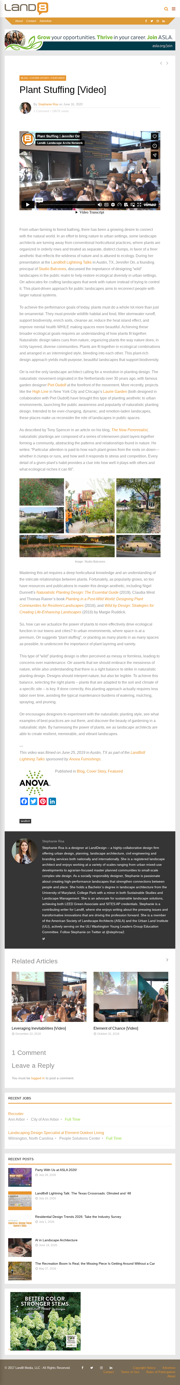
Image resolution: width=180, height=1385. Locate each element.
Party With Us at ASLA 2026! (56, 1170)
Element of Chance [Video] (116, 1028)
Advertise (46, 21)
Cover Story (39, 78)
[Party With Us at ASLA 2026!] (20, 1185)
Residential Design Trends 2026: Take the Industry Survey (78, 1217)
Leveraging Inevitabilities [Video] (39, 1028)
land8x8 (25, 821)
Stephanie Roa (48, 104)
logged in (38, 1078)
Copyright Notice (144, 1368)
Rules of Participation (160, 1372)
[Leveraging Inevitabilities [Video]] (49, 997)
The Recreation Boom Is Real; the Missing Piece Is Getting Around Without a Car (95, 1263)
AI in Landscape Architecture (56, 1240)
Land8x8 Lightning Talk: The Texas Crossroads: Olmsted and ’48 (83, 1193)
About (19, 21)
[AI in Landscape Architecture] (20, 1256)
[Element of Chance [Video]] (131, 997)
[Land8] (26, 14)
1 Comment (41, 111)
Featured (58, 78)
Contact (31, 21)
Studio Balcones (52, 269)
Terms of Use (130, 1372)
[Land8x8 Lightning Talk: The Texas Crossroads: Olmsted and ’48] (20, 1209)
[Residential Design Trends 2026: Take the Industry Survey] (20, 1232)
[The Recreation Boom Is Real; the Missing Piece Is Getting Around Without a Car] (20, 1279)
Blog (24, 78)
